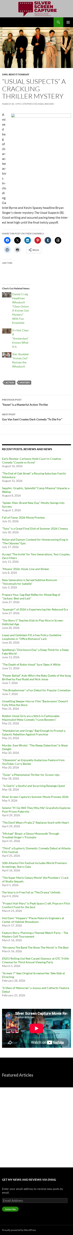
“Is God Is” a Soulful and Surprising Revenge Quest (33, 785)
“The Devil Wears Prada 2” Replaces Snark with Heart (35, 822)
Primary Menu (68, 22)
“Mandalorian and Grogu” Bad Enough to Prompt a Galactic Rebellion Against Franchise (33, 732)
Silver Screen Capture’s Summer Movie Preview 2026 (35, 796)
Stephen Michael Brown (38, 103)
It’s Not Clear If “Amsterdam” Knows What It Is (20, 338)
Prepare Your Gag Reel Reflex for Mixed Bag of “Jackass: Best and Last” (31, 596)
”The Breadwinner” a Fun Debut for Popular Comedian (36, 690)
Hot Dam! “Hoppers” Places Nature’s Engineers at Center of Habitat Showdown (33, 919)
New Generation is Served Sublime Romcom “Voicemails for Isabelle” (29, 581)
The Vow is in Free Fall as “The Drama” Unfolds (31, 892)
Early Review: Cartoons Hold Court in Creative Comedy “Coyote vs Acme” (31, 460)
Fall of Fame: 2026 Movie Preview (23, 517)
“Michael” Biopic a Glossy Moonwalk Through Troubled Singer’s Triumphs (30, 835)
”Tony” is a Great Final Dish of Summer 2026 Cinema (35, 528)
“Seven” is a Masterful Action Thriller (25, 402)
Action (9, 382)
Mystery (25, 382)
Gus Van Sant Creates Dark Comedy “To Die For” (32, 417)
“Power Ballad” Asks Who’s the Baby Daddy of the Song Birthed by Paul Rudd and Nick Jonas (36, 677)
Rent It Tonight (19, 74)
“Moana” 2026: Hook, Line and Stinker (25, 569)
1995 (5, 74)
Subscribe (10, 1209)
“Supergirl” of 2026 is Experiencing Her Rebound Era (35, 609)
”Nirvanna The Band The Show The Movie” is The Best (35, 947)
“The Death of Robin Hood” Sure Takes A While (31, 664)
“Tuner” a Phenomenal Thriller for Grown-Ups (31, 774)
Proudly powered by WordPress (19, 1230)
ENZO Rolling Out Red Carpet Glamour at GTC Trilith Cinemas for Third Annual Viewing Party (35, 960)
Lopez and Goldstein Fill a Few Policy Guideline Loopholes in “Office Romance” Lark (31, 636)
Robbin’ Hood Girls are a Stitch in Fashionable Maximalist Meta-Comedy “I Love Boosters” (30, 717)
